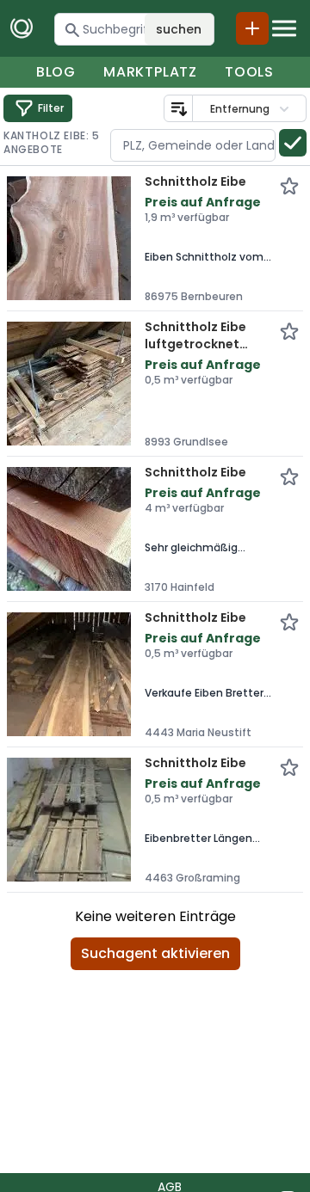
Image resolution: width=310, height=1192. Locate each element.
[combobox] (193, 145)
